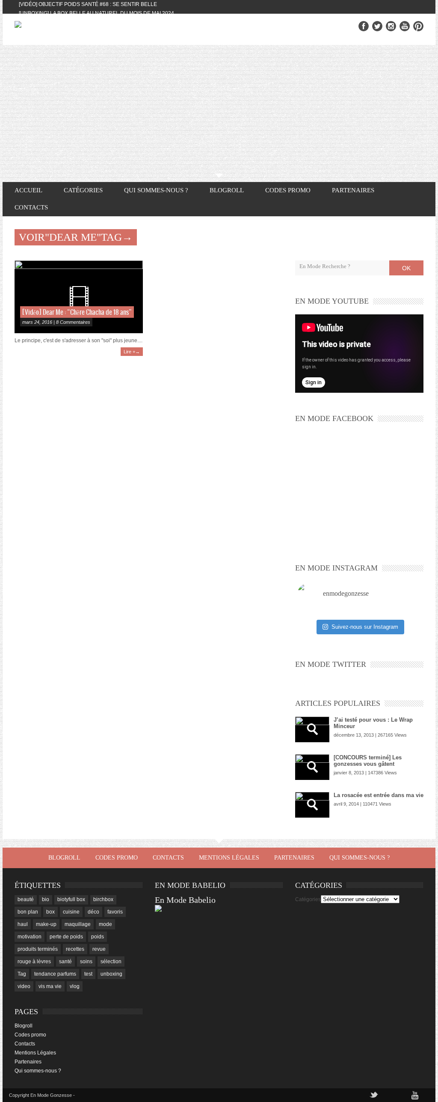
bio (45, 899)
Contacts (31, 207)
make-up (46, 924)
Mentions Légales (229, 857)
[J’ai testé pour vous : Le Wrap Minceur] (312, 729)
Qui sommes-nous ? (156, 190)
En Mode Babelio (185, 900)
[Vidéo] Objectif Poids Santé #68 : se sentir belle (88, 4)
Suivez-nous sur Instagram (364, 627)
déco (93, 912)
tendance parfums (55, 974)
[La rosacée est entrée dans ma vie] (312, 805)
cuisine (71, 912)
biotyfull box (71, 899)
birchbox (103, 899)
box (50, 912)
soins (86, 962)
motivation (29, 937)
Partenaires (353, 190)
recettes (75, 949)
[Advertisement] (219, 109)
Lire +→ (132, 351)
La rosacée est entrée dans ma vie (378, 795)
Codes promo (288, 190)
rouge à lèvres (34, 962)
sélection (111, 962)
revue (99, 949)
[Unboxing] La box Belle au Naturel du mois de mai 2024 (96, 13)
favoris (115, 912)
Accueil (28, 190)
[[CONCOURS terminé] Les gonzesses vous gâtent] (312, 767)
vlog (75, 986)
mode (105, 924)
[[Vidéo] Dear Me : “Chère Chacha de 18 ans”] (79, 296)
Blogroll (227, 190)
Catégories (308, 899)
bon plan (28, 912)
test (88, 974)
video (24, 986)
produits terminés (38, 949)
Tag (22, 974)
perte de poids (66, 937)
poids (97, 937)
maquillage (78, 924)
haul (23, 924)
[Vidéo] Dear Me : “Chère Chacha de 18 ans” (77, 312)
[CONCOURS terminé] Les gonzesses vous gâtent (368, 760)
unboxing (111, 974)
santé (65, 962)
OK (406, 268)
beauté (26, 899)
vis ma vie (50, 986)
